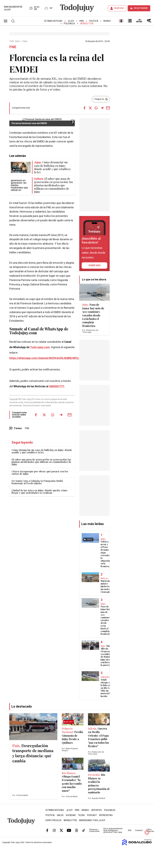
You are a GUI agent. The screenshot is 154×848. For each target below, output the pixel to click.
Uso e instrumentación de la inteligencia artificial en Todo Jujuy (112, 830)
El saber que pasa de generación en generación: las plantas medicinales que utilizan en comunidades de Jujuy (41, 462)
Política (93, 21)
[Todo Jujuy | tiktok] (83, 830)
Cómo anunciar (150, 830)
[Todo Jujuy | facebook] (47, 830)
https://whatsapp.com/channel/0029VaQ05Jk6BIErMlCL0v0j (46, 358)
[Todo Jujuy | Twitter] (61, 830)
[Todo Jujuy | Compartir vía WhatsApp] (96, 108)
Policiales (69, 23)
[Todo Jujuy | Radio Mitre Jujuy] (139, 22)
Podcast (92, 815)
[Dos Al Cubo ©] (137, 844)
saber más (94, 265)
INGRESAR (119, 8)
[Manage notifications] (147, 832)
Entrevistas (106, 815)
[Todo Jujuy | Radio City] (130, 22)
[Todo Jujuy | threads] (76, 830)
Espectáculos (54, 820)
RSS (129, 830)
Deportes (96, 810)
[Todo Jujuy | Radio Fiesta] (149, 22)
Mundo (107, 21)
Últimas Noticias (53, 21)
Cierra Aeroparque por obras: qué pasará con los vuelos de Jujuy (40, 472)
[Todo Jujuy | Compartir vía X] (90, 108)
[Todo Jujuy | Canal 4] (121, 22)
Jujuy (71, 21)
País (81, 21)
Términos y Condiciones (94, 830)
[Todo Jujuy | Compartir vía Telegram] (102, 108)
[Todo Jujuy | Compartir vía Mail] (108, 108)
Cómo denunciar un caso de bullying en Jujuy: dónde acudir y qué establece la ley (42, 451)
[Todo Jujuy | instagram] (54, 830)
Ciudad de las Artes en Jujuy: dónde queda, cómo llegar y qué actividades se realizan (39, 491)
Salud (60, 815)
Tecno (81, 815)
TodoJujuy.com (40, 347)
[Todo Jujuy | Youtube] (69, 830)
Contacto (139, 830)
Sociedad (71, 815)
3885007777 (56, 386)
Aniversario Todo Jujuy (92, 820)
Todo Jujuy (14, 41)
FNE (27, 428)
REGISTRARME (141, 8)
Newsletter (86, 23)
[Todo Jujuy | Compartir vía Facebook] (84, 108)
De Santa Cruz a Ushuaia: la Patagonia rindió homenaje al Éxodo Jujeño (37, 482)
